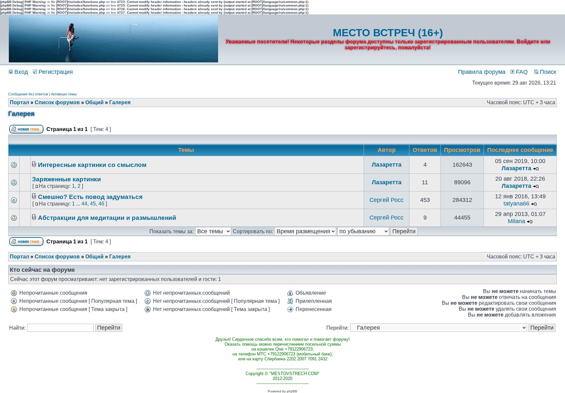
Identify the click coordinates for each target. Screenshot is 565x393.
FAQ (521, 72)
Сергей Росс (386, 200)
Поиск (547, 72)
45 (93, 203)
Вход (20, 72)
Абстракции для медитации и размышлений (107, 217)
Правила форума (481, 72)
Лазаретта (387, 164)
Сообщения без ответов (28, 94)
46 (101, 203)
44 (84, 203)
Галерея (119, 102)
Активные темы (64, 94)
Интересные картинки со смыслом (92, 164)
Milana (516, 221)
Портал (19, 102)
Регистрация (55, 72)
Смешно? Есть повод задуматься (90, 196)
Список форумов (57, 102)
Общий (94, 102)
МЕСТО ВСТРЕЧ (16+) (388, 33)
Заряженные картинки (66, 179)
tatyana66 (516, 203)
